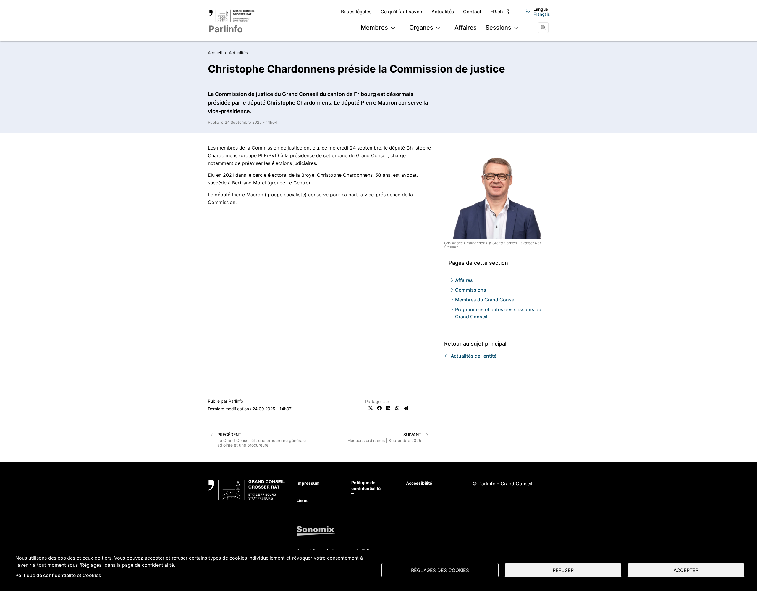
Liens (302, 500)
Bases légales (356, 12)
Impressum (308, 483)
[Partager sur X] (370, 408)
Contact (472, 12)
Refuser (563, 570)
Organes (421, 27)
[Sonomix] (316, 531)
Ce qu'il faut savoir (402, 12)
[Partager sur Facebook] (379, 408)
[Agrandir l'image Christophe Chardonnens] (496, 191)
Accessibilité (419, 483)
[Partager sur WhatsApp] (397, 408)
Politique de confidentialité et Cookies (58, 575)
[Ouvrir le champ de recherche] (543, 27)
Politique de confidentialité (366, 485)
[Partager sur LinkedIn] (388, 408)
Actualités (442, 12)
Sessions (498, 27)
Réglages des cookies (440, 570)
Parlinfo (236, 401)
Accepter (686, 570)
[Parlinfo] (246, 490)
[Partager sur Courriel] (406, 408)
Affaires (465, 27)
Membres (374, 27)
